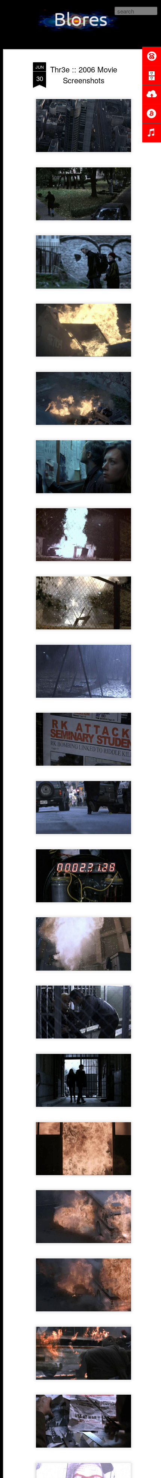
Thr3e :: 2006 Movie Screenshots (83, 75)
